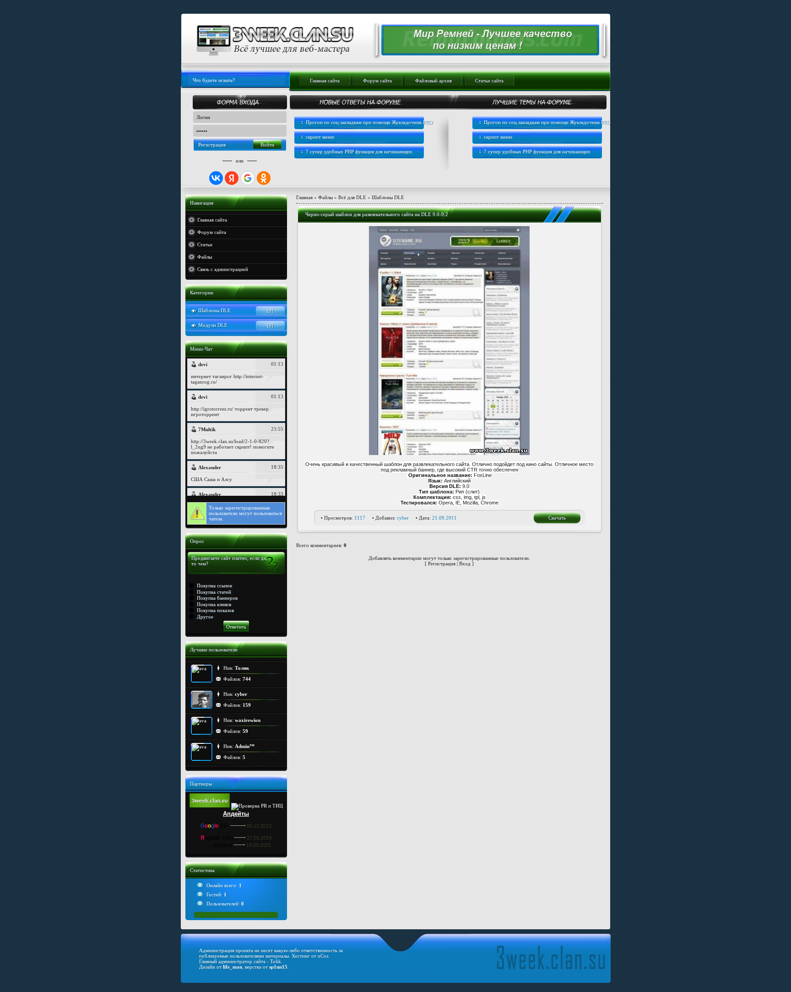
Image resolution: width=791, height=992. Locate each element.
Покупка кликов (214, 604)
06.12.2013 (259, 826)
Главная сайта (212, 219)
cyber (403, 517)
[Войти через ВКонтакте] (216, 178)
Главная (304, 197)
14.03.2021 (258, 845)
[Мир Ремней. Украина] (485, 51)
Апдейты (236, 813)
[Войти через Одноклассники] (264, 178)
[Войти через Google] (247, 178)
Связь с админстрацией (222, 269)
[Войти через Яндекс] (231, 178)
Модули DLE (213, 325)
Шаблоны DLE (214, 310)
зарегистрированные (247, 507)
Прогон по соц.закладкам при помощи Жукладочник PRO (369, 122)
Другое (205, 616)
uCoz (323, 956)
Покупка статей (214, 592)
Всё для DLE (352, 197)
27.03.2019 (259, 837)
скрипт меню (320, 137)
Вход (465, 563)
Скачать (557, 517)
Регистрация (212, 144)
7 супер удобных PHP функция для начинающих (359, 151)
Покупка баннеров (217, 598)
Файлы (204, 257)
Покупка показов (215, 610)
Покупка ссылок (214, 585)
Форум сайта (211, 232)
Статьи (204, 244)
